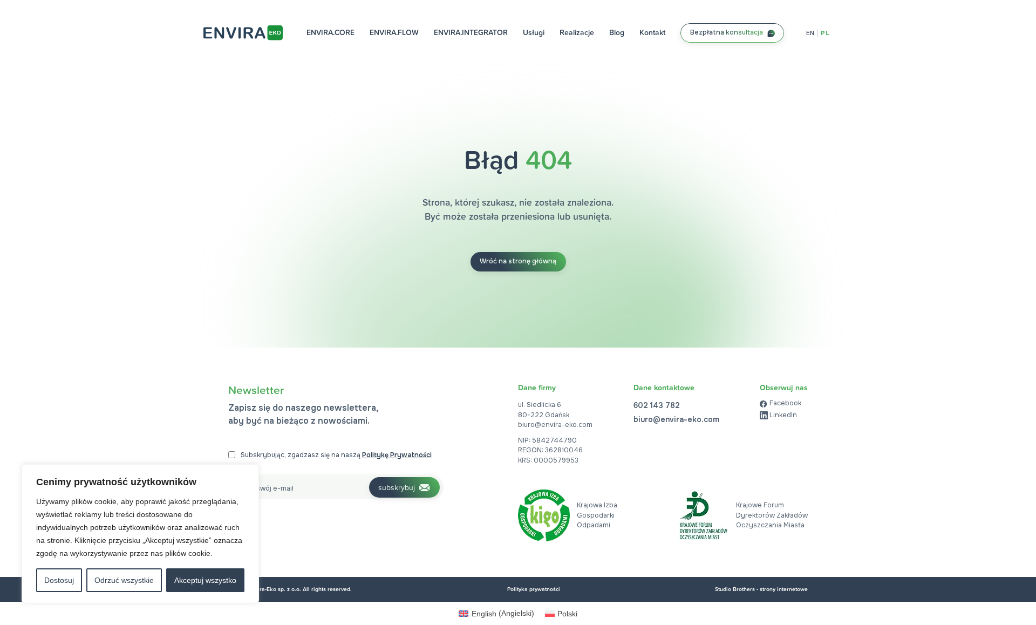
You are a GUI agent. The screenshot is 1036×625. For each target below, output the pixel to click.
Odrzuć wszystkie (124, 580)
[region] (140, 533)
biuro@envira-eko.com (555, 424)
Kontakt (652, 32)
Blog (616, 32)
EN (810, 33)
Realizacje (577, 32)
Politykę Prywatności (397, 455)
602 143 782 (656, 405)
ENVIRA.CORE (330, 32)
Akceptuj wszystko (205, 580)
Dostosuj (59, 580)
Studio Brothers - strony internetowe (761, 589)
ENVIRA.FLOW (394, 32)
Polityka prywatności (533, 589)
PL (825, 33)
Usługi (533, 32)
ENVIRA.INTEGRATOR (471, 32)
